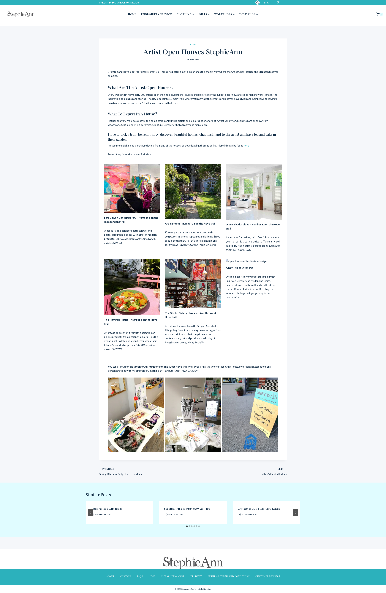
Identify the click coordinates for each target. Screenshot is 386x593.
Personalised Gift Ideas (106, 508)
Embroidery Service (156, 14)
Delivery (196, 576)
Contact (125, 576)
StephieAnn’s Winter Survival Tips (187, 508)
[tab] (187, 526)
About (110, 576)
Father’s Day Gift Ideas (274, 472)
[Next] (295, 512)
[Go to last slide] (90, 512)
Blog (266, 2)
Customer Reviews (267, 576)
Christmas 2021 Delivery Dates (259, 508)
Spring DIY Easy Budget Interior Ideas (120, 472)
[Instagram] (278, 2)
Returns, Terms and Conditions (229, 576)
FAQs (140, 576)
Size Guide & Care (173, 576)
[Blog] (284, 2)
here (246, 145)
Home (132, 14)
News (152, 576)
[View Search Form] (257, 2)
